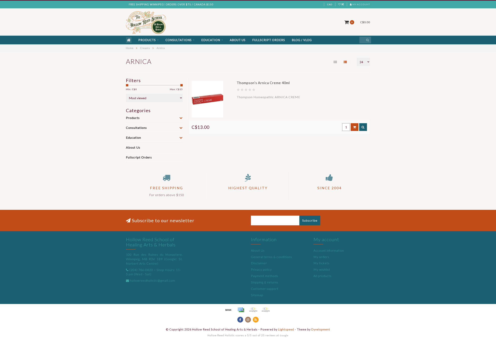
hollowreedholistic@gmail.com (152, 280)
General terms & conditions (271, 257)
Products (147, 40)
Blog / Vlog (302, 40)
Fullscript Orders (268, 40)
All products (322, 276)
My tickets (321, 263)
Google (284, 335)
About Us (237, 40)
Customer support (264, 288)
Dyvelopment (320, 329)
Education (210, 40)
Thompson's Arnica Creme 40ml (263, 83)
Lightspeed (286, 329)
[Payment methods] (228, 310)
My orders (321, 257)
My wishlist (321, 269)
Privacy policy (261, 269)
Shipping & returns (264, 282)
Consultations (178, 40)
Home (129, 48)
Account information (328, 250)
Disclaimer (259, 263)
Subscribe (309, 220)
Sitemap (257, 295)
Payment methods (264, 276)
